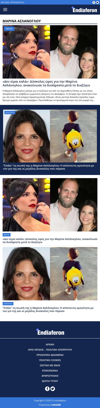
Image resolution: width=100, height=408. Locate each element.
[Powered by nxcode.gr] (56, 404)
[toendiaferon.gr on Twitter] (97, 2)
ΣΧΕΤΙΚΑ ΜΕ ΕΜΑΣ (50, 365)
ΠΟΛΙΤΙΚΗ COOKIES (50, 360)
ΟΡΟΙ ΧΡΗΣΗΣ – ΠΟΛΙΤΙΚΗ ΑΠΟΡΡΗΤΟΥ (50, 349)
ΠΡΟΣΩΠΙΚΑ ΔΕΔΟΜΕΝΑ (50, 354)
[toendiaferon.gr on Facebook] (93, 2)
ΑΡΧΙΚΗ (50, 344)
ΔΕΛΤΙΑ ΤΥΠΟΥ (50, 381)
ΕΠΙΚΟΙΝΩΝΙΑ (50, 370)
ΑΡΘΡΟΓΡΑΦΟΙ (50, 375)
